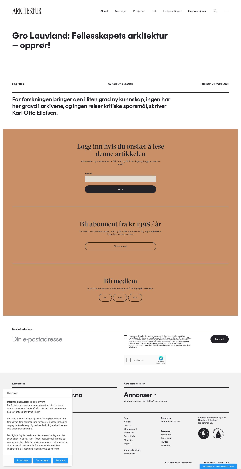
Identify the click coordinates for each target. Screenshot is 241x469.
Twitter (164, 441)
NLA (135, 297)
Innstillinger (23, 460)
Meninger (121, 11)
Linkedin (165, 445)
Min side (128, 440)
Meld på (219, 339)
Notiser (127, 421)
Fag (14, 84)
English (127, 443)
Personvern (129, 453)
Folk (154, 11)
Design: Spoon (209, 462)
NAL (120, 297)
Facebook (166, 434)
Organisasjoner (197, 11)
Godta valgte (42, 460)
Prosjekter (139, 11)
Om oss (127, 425)
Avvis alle (60, 460)
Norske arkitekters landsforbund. (207, 421)
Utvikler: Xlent (223, 462)
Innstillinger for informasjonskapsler (218, 466)
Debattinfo (129, 436)
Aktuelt (104, 11)
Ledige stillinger (172, 11)
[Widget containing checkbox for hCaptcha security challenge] (145, 360)
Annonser (138, 395)
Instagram (166, 438)
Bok (21, 84)
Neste (121, 189)
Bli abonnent (120, 246)
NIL (105, 297)
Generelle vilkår (132, 450)
